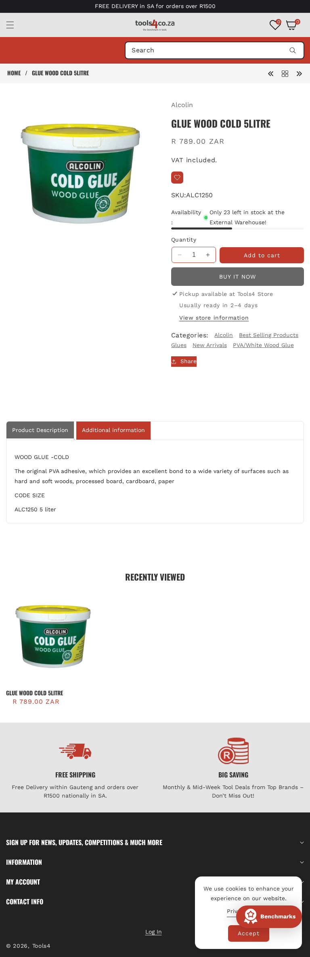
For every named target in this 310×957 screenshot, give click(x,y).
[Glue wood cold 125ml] (299, 73)
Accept (249, 933)
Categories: (189, 335)
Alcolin (182, 105)
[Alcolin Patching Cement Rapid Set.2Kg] (271, 73)
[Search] (292, 50)
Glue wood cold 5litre (34, 693)
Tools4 (41, 946)
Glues (178, 345)
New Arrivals (210, 345)
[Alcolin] (285, 73)
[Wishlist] (177, 178)
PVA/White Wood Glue (263, 345)
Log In (153, 931)
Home (14, 72)
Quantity (183, 239)
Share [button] (188, 361)
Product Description (40, 430)
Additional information (113, 430)
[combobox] (215, 50)
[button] (15, 25)
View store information (214, 317)
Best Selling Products (268, 335)
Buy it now (237, 276)
